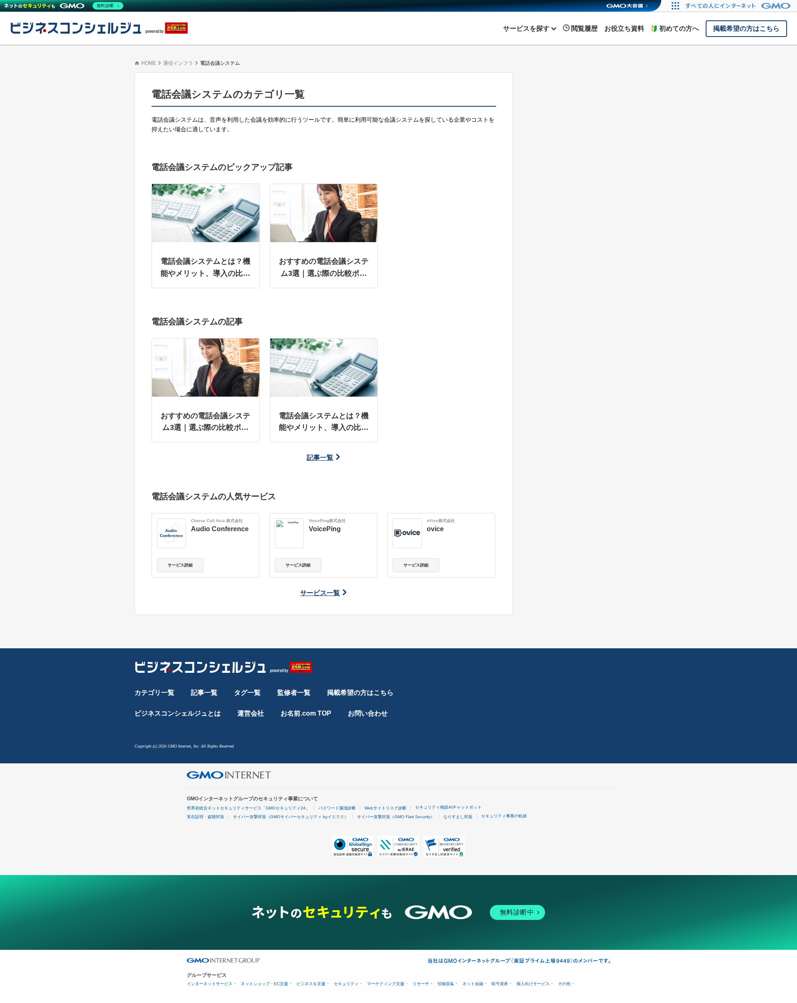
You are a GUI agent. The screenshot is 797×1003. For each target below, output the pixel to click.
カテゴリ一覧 (154, 692)
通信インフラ (178, 63)
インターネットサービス (209, 983)
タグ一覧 (247, 692)
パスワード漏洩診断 (337, 808)
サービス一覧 (320, 592)
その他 (564, 983)
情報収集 (446, 983)
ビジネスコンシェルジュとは (177, 713)
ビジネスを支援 (310, 983)
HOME (148, 63)
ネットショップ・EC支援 (264, 983)
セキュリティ (346, 983)
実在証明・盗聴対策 (205, 816)
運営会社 (250, 713)
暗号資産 (499, 983)
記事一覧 (320, 457)
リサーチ (421, 983)
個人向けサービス (533, 983)
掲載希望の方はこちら (360, 692)
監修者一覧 (293, 692)
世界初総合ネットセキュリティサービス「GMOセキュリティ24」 (248, 808)
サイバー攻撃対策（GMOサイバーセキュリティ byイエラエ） (290, 816)
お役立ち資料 (624, 28)
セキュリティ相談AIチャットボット (448, 807)
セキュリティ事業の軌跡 (504, 816)
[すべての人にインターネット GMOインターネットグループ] (739, 6)
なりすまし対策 (457, 816)
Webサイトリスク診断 (385, 808)
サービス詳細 (180, 565)
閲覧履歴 (584, 28)
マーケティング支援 (385, 983)
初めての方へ (679, 28)
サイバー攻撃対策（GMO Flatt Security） (396, 816)
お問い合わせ (368, 713)
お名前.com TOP (306, 713)
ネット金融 (472, 983)
